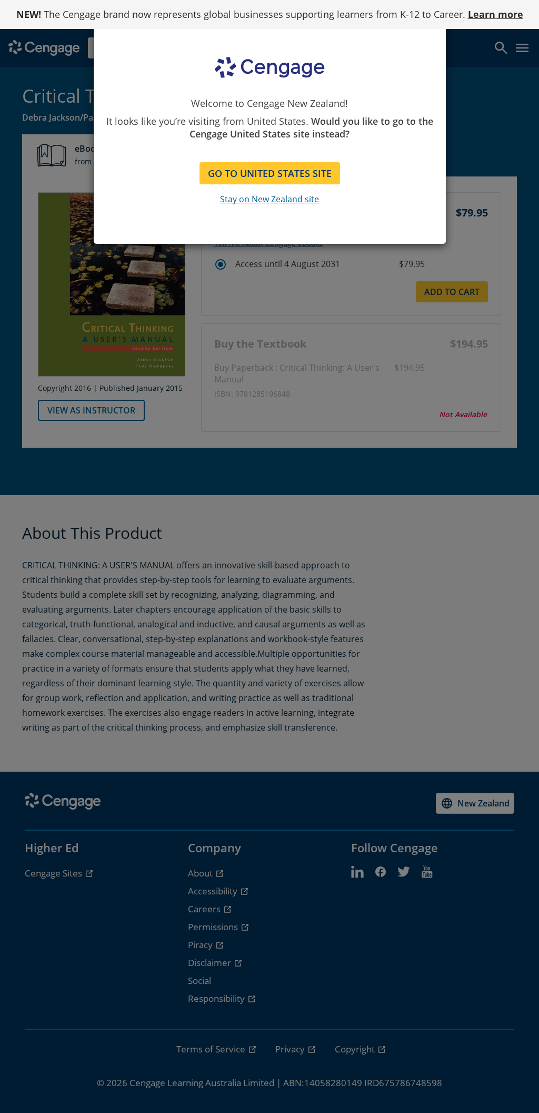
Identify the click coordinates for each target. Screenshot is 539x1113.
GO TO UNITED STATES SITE (270, 173)
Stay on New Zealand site (269, 199)
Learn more (495, 14)
